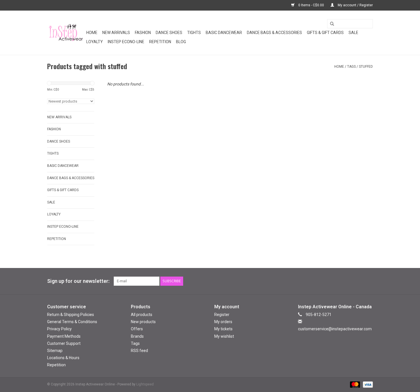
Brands (137, 336)
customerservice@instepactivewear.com (335, 329)
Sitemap (55, 350)
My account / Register (355, 5)
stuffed (366, 67)
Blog (181, 41)
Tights (194, 32)
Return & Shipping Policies (70, 314)
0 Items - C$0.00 (311, 5)
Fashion (143, 32)
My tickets (223, 329)
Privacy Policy (59, 329)
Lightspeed (145, 384)
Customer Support (64, 343)
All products (141, 314)
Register (221, 314)
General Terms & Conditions (72, 321)
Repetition (160, 41)
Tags (351, 67)
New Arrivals (116, 32)
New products (143, 321)
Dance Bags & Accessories (274, 32)
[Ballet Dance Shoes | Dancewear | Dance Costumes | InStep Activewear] (66, 32)
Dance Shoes (169, 32)
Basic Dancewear (224, 32)
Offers (137, 329)
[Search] (330, 24)
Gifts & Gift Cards (325, 32)
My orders (223, 321)
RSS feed (139, 350)
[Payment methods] (354, 385)
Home (91, 32)
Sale (353, 32)
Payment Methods (64, 336)
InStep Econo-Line (126, 41)
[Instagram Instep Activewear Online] (368, 281)
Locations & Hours (63, 357)
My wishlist (224, 336)
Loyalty (94, 41)
